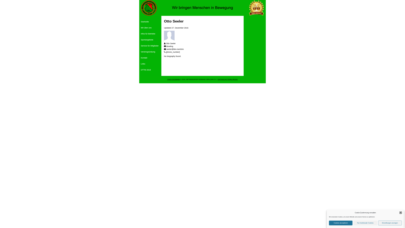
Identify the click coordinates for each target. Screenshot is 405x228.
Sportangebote (147, 40)
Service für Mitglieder (150, 46)
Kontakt (144, 58)
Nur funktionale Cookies (365, 223)
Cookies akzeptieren (341, 223)
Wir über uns (146, 28)
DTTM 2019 (146, 70)
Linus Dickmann (173, 79)
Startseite (145, 22)
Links (143, 64)
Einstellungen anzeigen (390, 223)
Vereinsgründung (148, 52)
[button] (401, 213)
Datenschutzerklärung (228, 79)
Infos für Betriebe (148, 34)
